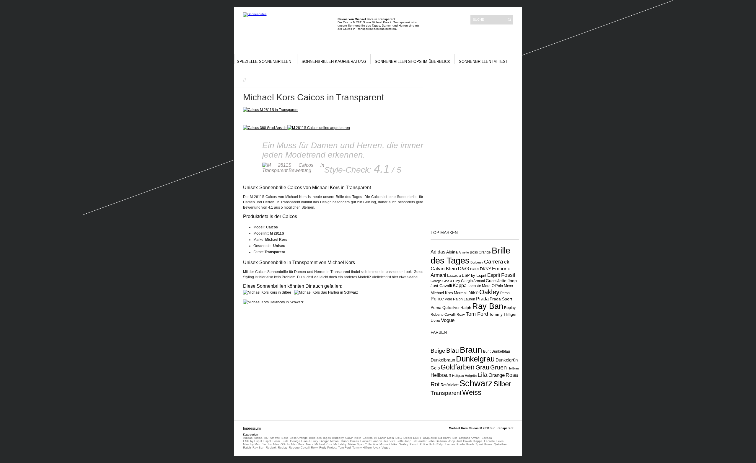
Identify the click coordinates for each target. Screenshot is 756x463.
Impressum (252, 428)
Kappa (460, 285)
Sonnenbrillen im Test (483, 61)
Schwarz (476, 383)
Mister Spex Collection (363, 444)
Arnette (464, 252)
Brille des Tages (320, 437)
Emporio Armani (469, 437)
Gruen (498, 367)
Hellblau (513, 368)
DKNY (485, 268)
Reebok (271, 447)
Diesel (474, 269)
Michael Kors (442, 293)
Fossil (508, 275)
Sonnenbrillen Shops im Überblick (412, 61)
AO (266, 437)
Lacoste (474, 286)
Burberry (476, 262)
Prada (482, 298)
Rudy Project (328, 447)
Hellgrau (458, 375)
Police (437, 298)
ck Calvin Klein (384, 437)
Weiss (471, 392)
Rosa (512, 375)
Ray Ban (487, 306)
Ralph (465, 307)
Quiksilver (451, 308)
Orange (496, 375)
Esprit (493, 275)
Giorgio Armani (473, 281)
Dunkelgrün (507, 360)
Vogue (447, 320)
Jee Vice (389, 441)
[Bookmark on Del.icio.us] (414, 81)
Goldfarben (458, 367)
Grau (482, 367)
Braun (471, 349)
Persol (505, 293)
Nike (473, 292)
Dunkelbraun (443, 360)
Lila (483, 374)
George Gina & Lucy (445, 281)
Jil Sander (419, 441)
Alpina (452, 252)
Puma (436, 307)
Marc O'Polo (492, 286)
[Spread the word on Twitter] (408, 81)
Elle (454, 437)
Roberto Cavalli (443, 314)
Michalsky (339, 444)
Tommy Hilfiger (503, 314)
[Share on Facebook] (402, 81)
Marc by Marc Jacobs (257, 444)
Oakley (489, 292)
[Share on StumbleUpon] (420, 81)
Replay (510, 308)
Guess (354, 441)
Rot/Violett (450, 385)
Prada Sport (501, 299)
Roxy (461, 315)
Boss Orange (480, 252)
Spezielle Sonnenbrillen (264, 61)
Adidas (438, 251)
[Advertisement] (316, 79)
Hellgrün (471, 375)
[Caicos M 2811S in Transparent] (270, 110)
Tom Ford (477, 314)
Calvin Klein (353, 437)
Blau (452, 350)
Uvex (435, 320)
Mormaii (460, 293)
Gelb (435, 368)
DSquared (430, 437)
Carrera (493, 262)
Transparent (446, 393)
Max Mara (297, 444)
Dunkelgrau (475, 359)
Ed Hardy (444, 437)
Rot (435, 384)
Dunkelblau (500, 351)
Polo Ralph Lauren (460, 299)
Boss (284, 437)
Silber (502, 384)
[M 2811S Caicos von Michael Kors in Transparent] (318, 128)
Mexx (508, 286)
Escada (454, 275)
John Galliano (437, 441)
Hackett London (371, 441)
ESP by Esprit (474, 276)
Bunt (487, 351)
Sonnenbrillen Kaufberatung (334, 61)
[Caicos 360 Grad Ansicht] (265, 128)
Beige (438, 351)
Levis (500, 441)
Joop (451, 441)
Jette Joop (507, 281)
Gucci (491, 280)
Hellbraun (441, 375)
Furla (285, 441)
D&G (463, 268)
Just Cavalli (441, 285)
